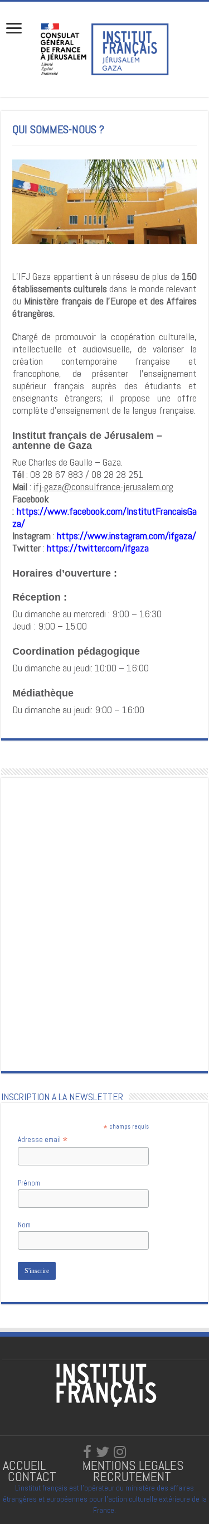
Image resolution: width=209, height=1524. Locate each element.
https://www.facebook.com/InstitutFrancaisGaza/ (104, 517)
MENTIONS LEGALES (132, 1465)
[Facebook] (87, 1452)
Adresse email (42, 1139)
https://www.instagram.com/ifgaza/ (126, 535)
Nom (24, 1225)
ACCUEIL (26, 1465)
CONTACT (32, 1476)
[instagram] (120, 1452)
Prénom (29, 1183)
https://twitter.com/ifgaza (98, 547)
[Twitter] (102, 1452)
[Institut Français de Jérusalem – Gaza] (104, 48)
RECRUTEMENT (132, 1476)
